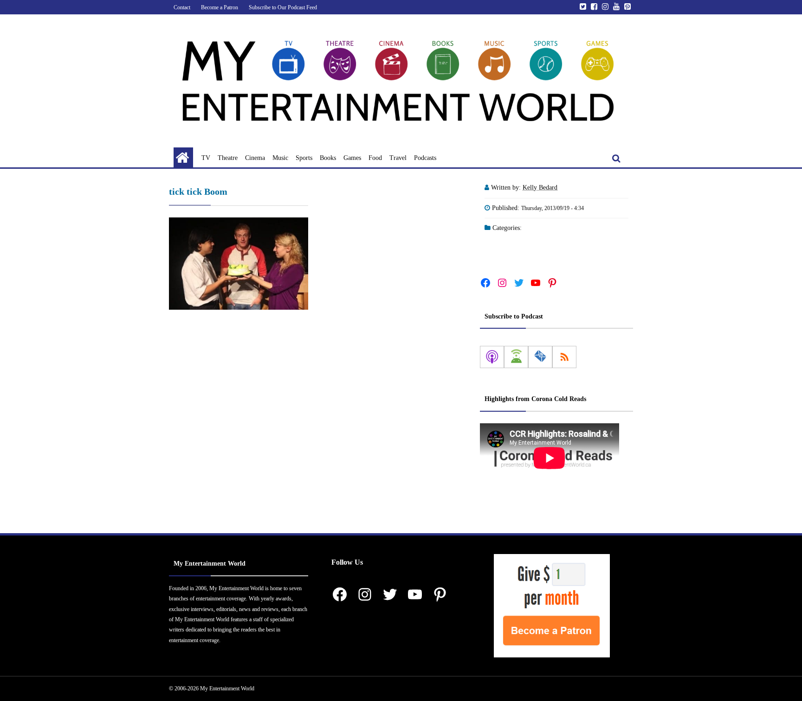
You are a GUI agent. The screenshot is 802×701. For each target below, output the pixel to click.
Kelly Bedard (540, 187)
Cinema (255, 157)
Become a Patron (219, 7)
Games (352, 157)
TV (205, 157)
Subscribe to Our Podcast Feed (283, 7)
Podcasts (425, 157)
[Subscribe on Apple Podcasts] (492, 357)
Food (375, 157)
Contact (182, 7)
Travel (398, 157)
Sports (304, 157)
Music (280, 157)
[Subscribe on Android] (516, 357)
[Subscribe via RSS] (564, 357)
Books (328, 157)
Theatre (228, 157)
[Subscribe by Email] (540, 357)
